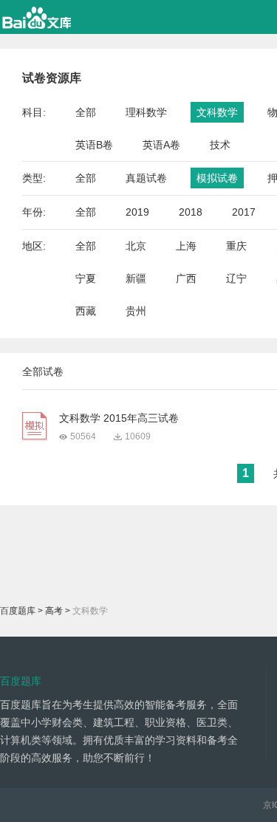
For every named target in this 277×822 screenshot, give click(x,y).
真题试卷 (146, 178)
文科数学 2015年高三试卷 (119, 418)
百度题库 (17, 611)
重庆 (236, 246)
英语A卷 (161, 145)
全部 (85, 112)
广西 (186, 278)
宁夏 (85, 278)
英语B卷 (94, 145)
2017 (244, 212)
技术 (220, 145)
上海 (186, 246)
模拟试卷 (217, 178)
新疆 (136, 278)
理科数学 (146, 112)
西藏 (85, 311)
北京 (136, 246)
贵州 (136, 311)
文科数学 (217, 112)
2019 (137, 212)
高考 (54, 611)
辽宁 (236, 278)
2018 (190, 212)
